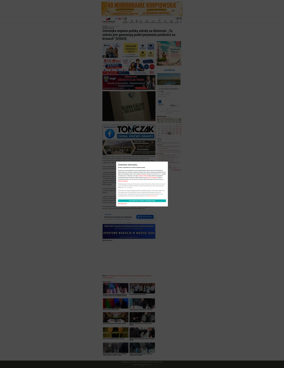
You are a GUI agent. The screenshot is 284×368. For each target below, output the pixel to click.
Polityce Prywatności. (153, 196)
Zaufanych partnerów (143, 175)
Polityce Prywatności (152, 177)
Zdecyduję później (122, 203)
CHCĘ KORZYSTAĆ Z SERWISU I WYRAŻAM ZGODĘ (142, 201)
